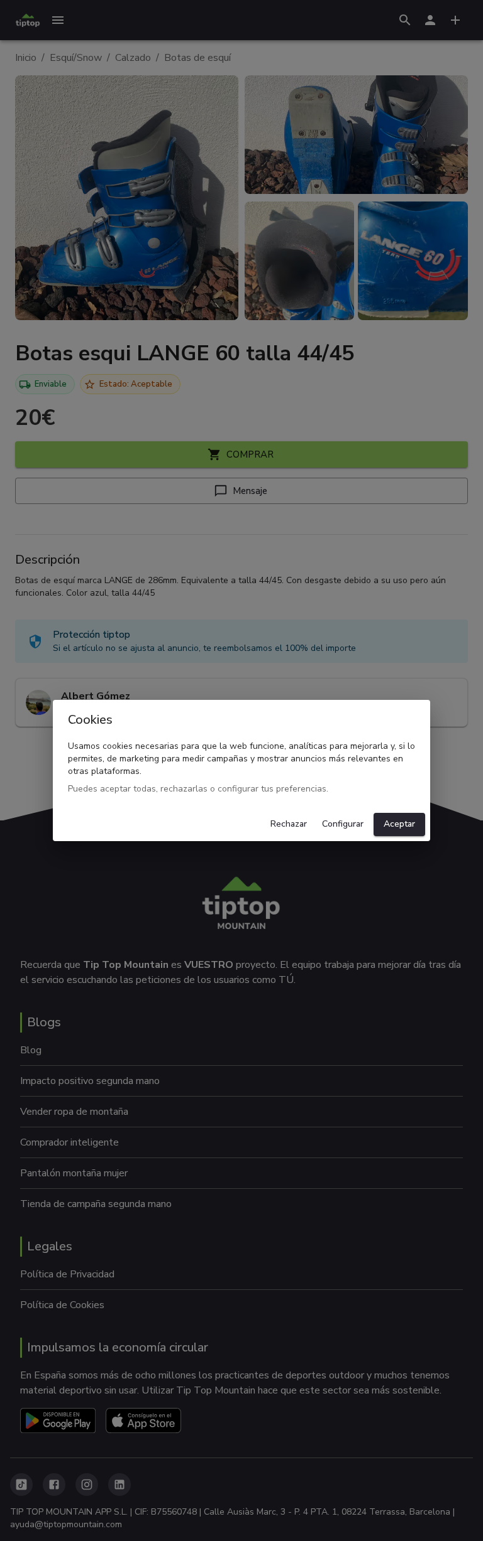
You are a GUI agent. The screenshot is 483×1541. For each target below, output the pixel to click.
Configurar (343, 824)
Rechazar (288, 824)
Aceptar (399, 824)
